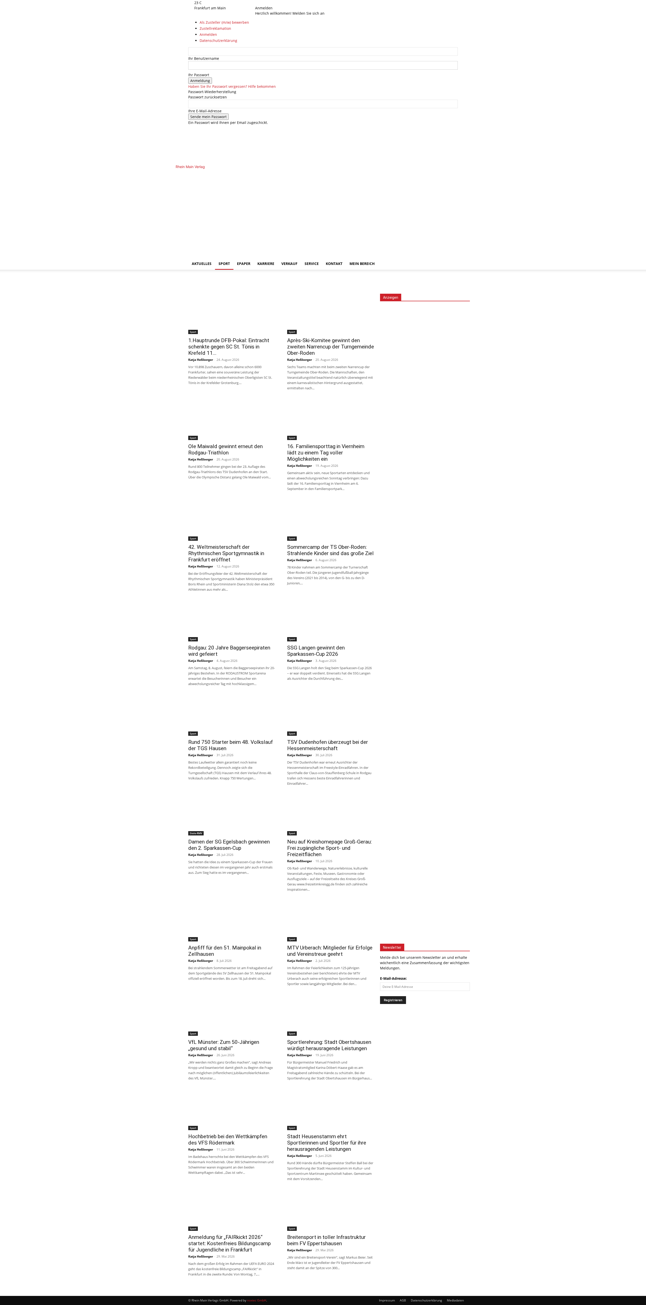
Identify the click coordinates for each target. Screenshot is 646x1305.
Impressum (387, 1300)
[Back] (279, 2)
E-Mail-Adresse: (393, 978)
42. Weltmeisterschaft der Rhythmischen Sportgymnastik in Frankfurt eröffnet (226, 553)
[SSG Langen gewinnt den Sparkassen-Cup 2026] (330, 621)
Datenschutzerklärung (426, 1300)
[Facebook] (263, 2)
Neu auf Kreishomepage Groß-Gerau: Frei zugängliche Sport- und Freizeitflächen (329, 848)
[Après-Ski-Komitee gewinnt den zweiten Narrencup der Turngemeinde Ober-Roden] (330, 314)
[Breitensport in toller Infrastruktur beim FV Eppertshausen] (330, 1210)
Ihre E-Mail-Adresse (205, 110)
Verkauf (289, 263)
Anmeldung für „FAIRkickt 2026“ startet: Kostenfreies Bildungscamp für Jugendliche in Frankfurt (229, 1243)
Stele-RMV (196, 833)
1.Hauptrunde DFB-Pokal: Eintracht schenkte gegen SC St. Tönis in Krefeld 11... (228, 346)
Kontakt (334, 263)
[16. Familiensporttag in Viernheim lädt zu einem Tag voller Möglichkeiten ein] (330, 420)
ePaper (243, 263)
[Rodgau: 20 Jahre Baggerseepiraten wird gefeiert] (231, 621)
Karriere (265, 263)
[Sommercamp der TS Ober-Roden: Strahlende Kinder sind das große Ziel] (330, 520)
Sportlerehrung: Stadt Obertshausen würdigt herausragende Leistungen (329, 1045)
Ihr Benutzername (203, 58)
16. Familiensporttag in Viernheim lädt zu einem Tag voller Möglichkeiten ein (325, 452)
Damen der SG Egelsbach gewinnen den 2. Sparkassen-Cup (229, 845)
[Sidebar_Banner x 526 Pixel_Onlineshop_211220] (425, 844)
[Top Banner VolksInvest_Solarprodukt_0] (98, 291)
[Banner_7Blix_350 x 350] (424, 753)
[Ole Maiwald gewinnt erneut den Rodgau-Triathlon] (231, 420)
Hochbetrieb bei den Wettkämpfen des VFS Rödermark (227, 1139)
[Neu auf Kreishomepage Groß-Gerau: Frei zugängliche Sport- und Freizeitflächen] (330, 815)
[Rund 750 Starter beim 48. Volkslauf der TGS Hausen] (231, 715)
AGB (403, 1300)
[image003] (425, 936)
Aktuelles (201, 263)
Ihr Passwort (198, 74)
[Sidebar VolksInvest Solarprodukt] (425, 462)
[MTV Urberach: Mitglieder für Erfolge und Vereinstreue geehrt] (330, 921)
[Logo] (275, 210)
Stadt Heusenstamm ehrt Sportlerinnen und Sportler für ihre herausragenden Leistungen (326, 1142)
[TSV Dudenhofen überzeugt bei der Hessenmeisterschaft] (330, 715)
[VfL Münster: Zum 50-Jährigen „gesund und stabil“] (231, 1015)
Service (312, 263)
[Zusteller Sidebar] (425, 664)
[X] (270, 2)
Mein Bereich (362, 263)
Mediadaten (455, 1300)
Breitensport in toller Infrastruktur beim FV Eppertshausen (326, 1240)
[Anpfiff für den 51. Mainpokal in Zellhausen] (231, 921)
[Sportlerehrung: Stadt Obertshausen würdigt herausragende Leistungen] (330, 1015)
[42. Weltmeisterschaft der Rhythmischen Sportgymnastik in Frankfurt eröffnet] (231, 520)
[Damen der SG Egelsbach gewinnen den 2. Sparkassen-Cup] (231, 815)
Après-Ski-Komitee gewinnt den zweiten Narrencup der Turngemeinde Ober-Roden (330, 346)
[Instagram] (267, 2)
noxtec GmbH (256, 1300)
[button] (452, 175)
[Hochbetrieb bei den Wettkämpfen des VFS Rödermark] (231, 1110)
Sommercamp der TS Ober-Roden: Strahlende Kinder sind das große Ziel (330, 550)
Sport (224, 263)
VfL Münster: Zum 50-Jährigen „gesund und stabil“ (223, 1045)
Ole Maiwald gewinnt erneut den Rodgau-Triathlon (225, 449)
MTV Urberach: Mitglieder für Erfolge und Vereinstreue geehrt (329, 951)
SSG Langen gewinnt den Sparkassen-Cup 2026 (316, 651)
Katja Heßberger (200, 360)
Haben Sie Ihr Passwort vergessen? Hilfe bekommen (232, 86)
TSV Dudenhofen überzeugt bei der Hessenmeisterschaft (327, 745)
